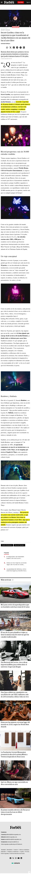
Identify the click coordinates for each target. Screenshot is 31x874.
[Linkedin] (24, 47)
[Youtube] (19, 858)
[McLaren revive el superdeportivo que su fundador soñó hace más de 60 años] (15, 593)
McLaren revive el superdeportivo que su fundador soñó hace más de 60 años (15, 606)
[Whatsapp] (7, 47)
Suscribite (20, 2)
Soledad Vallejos (5, 43)
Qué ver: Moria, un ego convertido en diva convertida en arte (14, 783)
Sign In (28, 2)
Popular (6, 553)
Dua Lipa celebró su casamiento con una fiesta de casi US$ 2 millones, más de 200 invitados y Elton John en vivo (15, 695)
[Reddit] (17, 47)
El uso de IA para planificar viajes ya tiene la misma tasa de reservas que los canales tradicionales (15, 635)
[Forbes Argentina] (9, 2)
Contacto (16, 849)
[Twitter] (10, 47)
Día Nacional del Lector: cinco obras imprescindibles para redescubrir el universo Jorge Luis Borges (14, 665)
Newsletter (9, 849)
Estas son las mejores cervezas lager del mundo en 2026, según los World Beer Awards (17, 563)
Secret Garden (19, 545)
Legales (22, 851)
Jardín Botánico (7, 545)
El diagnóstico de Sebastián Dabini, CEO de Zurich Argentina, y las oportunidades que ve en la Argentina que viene (16, 557)
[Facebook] (14, 47)
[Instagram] (16, 858)
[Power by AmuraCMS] (15, 863)
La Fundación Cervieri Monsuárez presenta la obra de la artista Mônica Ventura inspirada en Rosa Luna (14, 754)
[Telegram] (21, 47)
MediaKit (3, 849)
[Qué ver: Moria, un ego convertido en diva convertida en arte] (15, 770)
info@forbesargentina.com (11, 837)
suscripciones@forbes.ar (13, 841)
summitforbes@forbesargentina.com (13, 839)
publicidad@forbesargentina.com (13, 834)
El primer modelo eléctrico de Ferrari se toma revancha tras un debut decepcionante (15, 812)
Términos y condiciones (13, 851)
